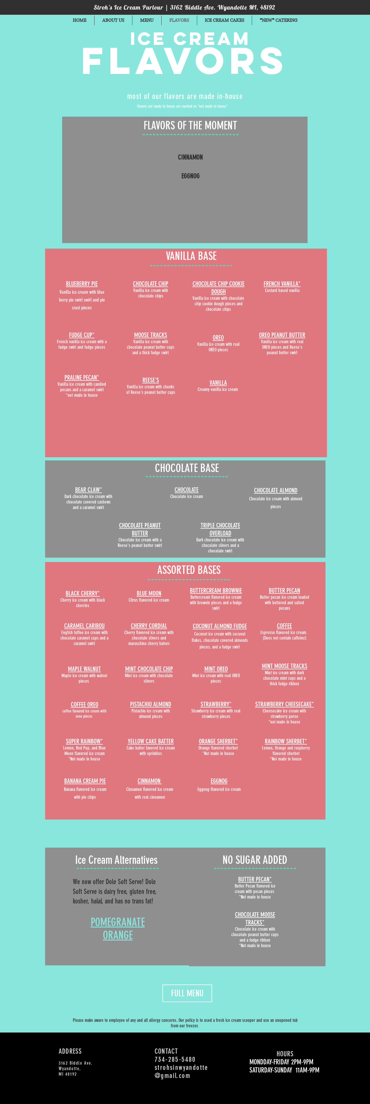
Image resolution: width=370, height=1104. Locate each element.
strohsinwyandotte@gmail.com (181, 1071)
